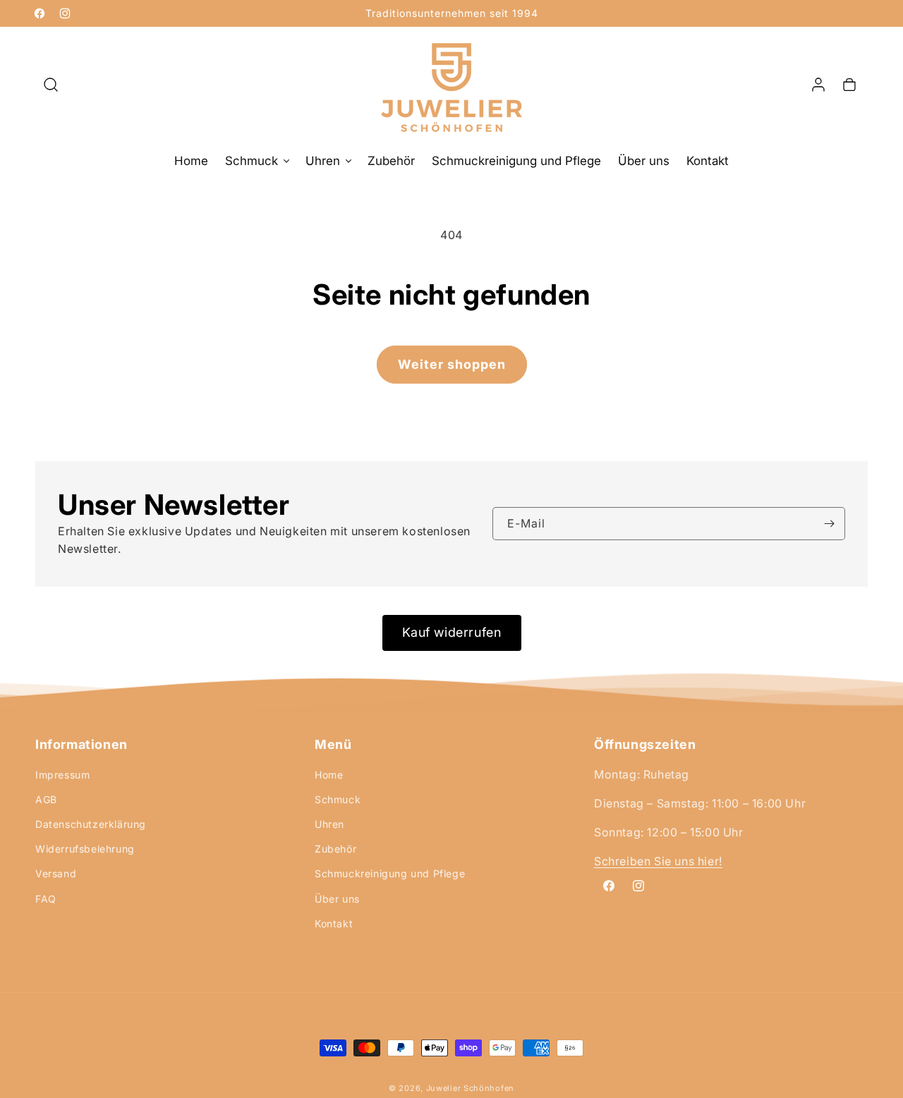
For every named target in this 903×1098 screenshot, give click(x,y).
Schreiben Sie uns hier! (658, 862)
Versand (55, 873)
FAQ (45, 899)
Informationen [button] (81, 745)
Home (329, 775)
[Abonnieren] (828, 523)
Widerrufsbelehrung (85, 849)
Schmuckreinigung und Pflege (390, 873)
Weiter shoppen (452, 364)
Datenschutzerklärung (90, 824)
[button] (50, 84)
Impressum (62, 775)
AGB (46, 799)
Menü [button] (333, 745)
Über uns (337, 899)
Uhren (329, 824)
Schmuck (337, 799)
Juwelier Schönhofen (470, 1088)
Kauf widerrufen (452, 632)
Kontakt (334, 923)
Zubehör (335, 849)
